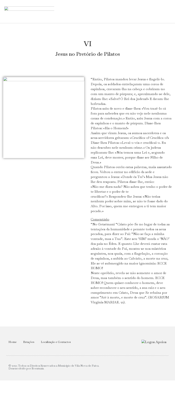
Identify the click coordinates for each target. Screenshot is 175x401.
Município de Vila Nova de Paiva (78, 365)
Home (13, 342)
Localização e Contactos (56, 342)
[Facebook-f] (163, 367)
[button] (117, 11)
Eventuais (38, 368)
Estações (28, 342)
